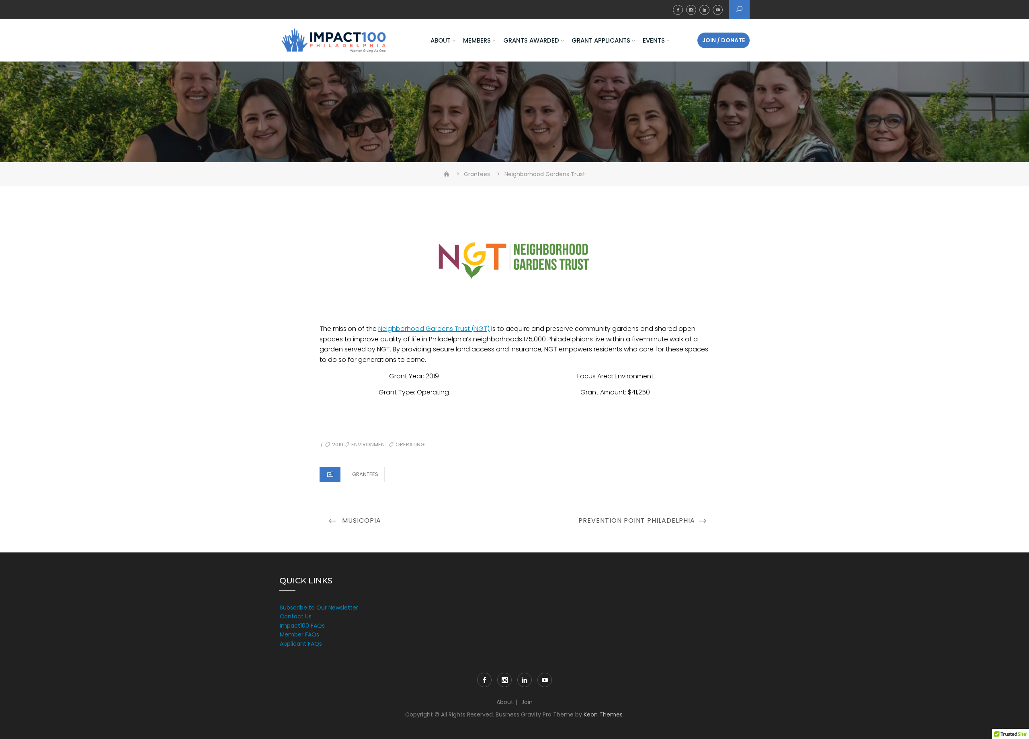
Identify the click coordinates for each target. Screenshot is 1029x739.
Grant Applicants (601, 40)
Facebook (678, 10)
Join (527, 702)
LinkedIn (704, 10)
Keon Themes (603, 714)
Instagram (691, 10)
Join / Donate (723, 40)
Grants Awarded (531, 40)
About (440, 40)
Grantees (365, 474)
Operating (410, 444)
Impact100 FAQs (302, 626)
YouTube (718, 10)
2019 (337, 444)
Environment (369, 444)
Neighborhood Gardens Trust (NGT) (434, 328)
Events (654, 40)
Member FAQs (299, 634)
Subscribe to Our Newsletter (319, 608)
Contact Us (296, 616)
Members (477, 40)
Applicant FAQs (301, 644)
